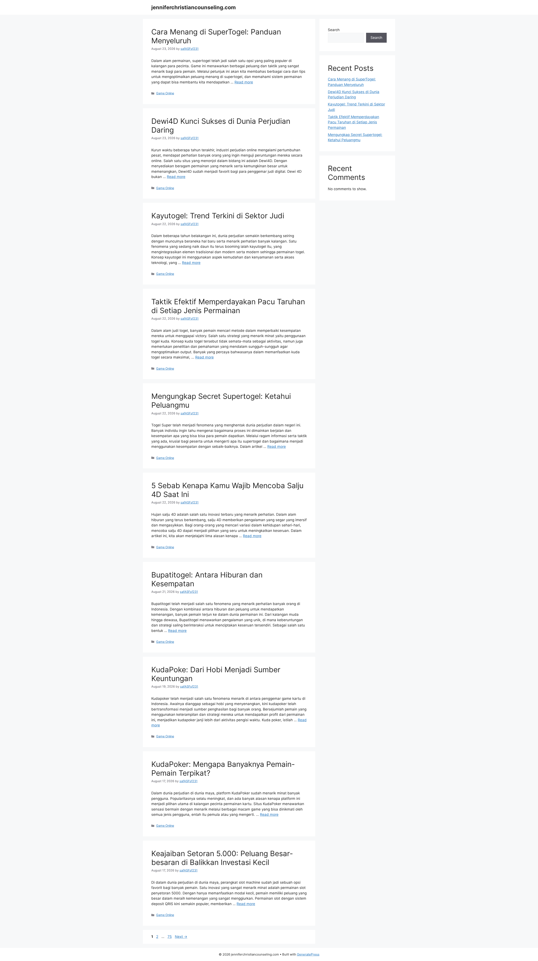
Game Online (165, 93)
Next (181, 937)
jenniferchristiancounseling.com (193, 7)
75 (170, 937)
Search (334, 30)
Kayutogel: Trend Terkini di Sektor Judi (217, 215)
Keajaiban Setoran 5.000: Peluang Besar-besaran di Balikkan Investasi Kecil (222, 858)
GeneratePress (308, 954)
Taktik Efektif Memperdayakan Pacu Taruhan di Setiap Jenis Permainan (228, 306)
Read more (244, 82)
